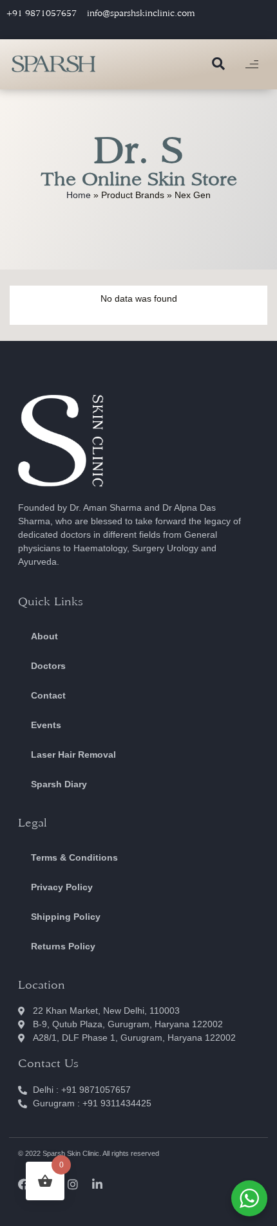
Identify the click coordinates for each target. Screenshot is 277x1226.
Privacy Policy (62, 887)
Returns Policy (63, 946)
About (44, 636)
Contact (48, 695)
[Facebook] (24, 1184)
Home (78, 195)
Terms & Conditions (74, 857)
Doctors (48, 666)
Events (46, 725)
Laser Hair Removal (73, 754)
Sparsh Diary (59, 784)
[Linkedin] (97, 1184)
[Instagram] (73, 1184)
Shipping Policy (65, 916)
